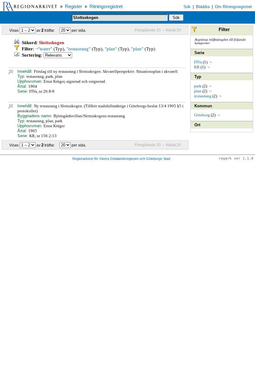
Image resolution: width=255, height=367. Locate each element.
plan (198, 91)
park (198, 86)
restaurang (202, 96)
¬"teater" (43, 48)
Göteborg (202, 115)
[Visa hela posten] (10, 72)
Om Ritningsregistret (233, 6)
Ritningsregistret (106, 6)
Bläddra (203, 6)
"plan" (111, 48)
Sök (187, 6)
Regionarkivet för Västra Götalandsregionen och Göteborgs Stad (121, 158)
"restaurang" (78, 48)
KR (197, 67)
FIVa (198, 62)
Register (73, 6)
